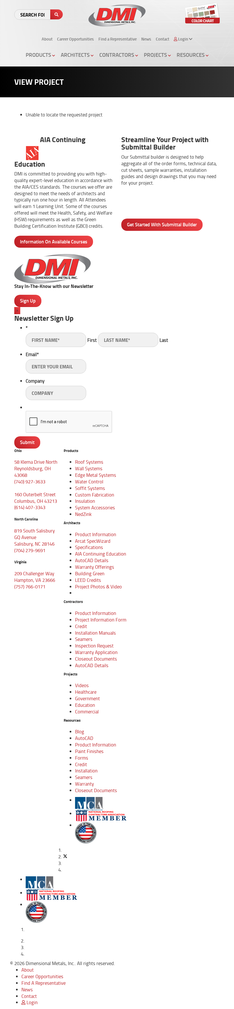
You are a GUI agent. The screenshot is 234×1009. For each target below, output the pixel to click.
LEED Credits (88, 580)
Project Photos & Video (98, 586)
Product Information (95, 534)
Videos (82, 685)
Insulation (85, 501)
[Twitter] (65, 856)
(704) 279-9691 (29, 550)
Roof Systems (89, 462)
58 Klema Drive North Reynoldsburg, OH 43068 (35, 468)
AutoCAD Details (91, 560)
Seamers (83, 639)
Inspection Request (94, 645)
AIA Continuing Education (100, 553)
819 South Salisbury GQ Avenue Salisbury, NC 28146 (34, 537)
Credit (81, 626)
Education (85, 705)
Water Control (89, 481)
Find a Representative (117, 39)
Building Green (89, 573)
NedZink (83, 514)
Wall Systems (88, 468)
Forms (81, 757)
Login (31, 1002)
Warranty (84, 783)
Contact (162, 39)
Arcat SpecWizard (92, 541)
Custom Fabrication (94, 494)
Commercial (87, 711)
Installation (86, 770)
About (47, 39)
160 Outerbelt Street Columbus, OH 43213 (35, 497)
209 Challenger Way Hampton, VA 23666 (34, 576)
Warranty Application (96, 652)
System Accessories (95, 507)
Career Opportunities (75, 39)
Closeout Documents (96, 658)
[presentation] (69, 422)
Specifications (89, 547)
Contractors (117, 54)
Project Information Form (100, 619)
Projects (156, 54)
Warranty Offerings (94, 567)
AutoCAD (84, 738)
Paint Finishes (89, 751)
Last (164, 340)
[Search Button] (56, 14)
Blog (79, 731)
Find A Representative (43, 983)
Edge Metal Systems (95, 475)
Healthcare (85, 692)
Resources (191, 54)
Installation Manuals (95, 632)
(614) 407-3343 (29, 507)
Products (39, 54)
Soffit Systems (90, 488)
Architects (76, 54)
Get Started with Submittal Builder (162, 224)
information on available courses (53, 241)
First (92, 340)
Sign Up (28, 300)
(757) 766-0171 (29, 586)
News (146, 39)
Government (87, 698)
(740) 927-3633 (29, 481)
